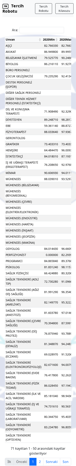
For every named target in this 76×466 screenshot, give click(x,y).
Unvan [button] (10, 39)
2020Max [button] (66, 39)
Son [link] (66, 461)
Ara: (15, 30)
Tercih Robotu (13, 8)
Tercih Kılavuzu (64, 8)
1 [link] (33, 461)
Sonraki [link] (52, 461)
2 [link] (40, 461)
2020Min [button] (49, 39)
